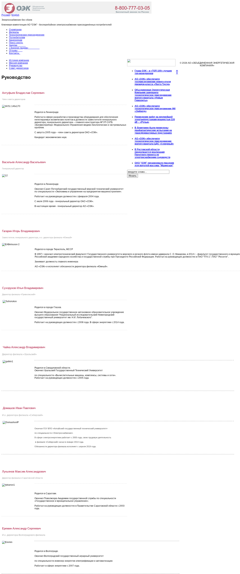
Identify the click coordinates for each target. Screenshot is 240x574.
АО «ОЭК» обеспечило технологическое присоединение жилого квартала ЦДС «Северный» (154, 141)
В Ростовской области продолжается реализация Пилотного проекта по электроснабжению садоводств (152, 153)
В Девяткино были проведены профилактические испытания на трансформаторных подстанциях (153, 130)
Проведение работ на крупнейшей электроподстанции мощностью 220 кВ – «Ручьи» (155, 119)
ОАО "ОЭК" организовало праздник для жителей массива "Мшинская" (154, 164)
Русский (6, 15)
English (15, 15)
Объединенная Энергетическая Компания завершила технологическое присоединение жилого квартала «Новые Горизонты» (153, 95)
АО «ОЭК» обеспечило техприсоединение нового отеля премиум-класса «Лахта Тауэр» (153, 82)
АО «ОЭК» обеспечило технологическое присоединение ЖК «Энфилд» (155, 109)
